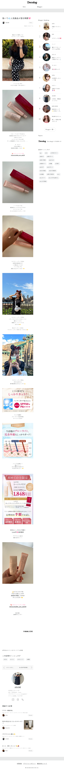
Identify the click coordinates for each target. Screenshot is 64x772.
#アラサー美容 (8, 748)
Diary (31, 22)
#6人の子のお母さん (53, 177)
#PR (46, 153)
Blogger (39, 7)
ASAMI (18, 687)
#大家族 (42, 174)
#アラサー (7, 712)
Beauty (30, 715)
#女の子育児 (43, 170)
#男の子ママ (50, 156)
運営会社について (42, 763)
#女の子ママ (50, 167)
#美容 (28, 659)
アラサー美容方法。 (8, 710)
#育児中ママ (43, 163)
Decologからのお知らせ (54, 141)
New (24, 7)
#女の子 (42, 167)
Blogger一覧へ (50, 129)
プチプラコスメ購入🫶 (8, 734)
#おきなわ (51, 160)
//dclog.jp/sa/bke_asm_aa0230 (18, 155)
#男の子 (42, 156)
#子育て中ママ (54, 153)
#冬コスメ (25, 748)
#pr (3, 712)
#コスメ (12, 659)
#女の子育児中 (52, 170)
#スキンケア (21, 659)
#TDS (5, 659)
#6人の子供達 (43, 181)
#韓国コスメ (22, 736)
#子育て (57, 163)
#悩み (26, 712)
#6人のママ (42, 177)
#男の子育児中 (50, 174)
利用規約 (19, 763)
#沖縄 (50, 163)
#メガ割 (23, 712)
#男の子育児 (43, 160)
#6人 (58, 174)
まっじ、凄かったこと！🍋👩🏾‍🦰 (10, 746)
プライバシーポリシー (29, 763)
